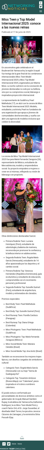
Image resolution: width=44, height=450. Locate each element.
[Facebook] (4, 443)
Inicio (14, 444)
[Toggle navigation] (40, 11)
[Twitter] (8, 443)
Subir (22, 438)
